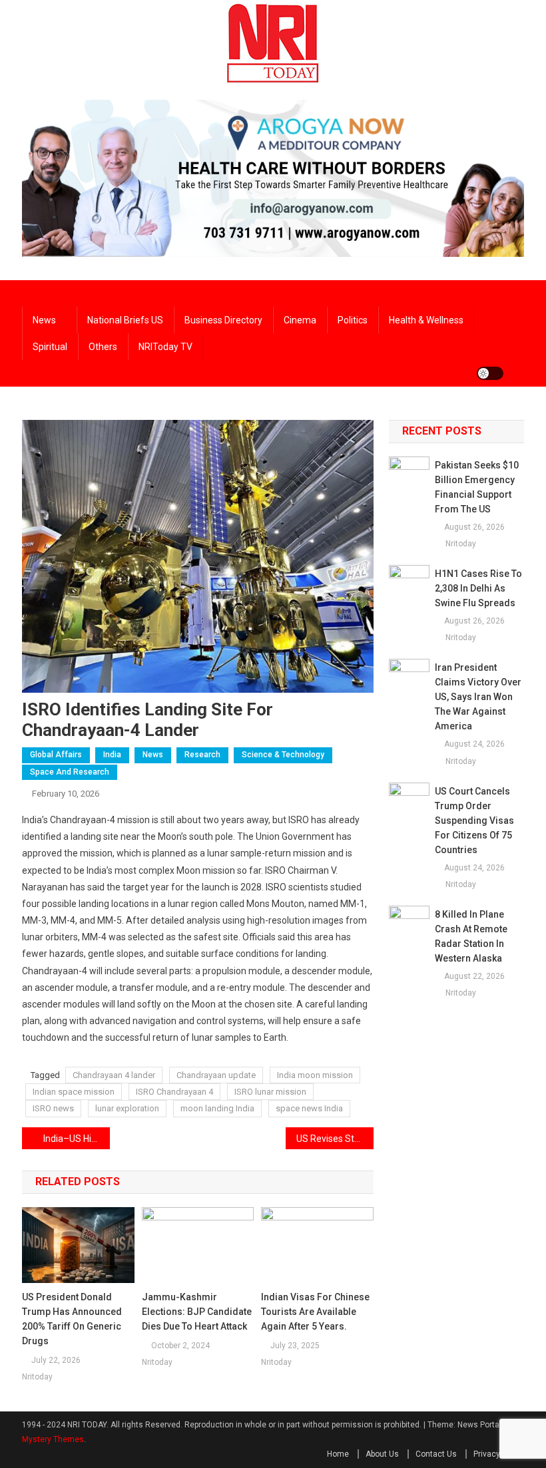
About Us (382, 1454)
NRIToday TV (165, 346)
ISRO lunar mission (270, 1092)
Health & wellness (426, 320)
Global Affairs (56, 754)
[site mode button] (490, 373)
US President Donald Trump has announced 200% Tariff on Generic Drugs (72, 1319)
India (112, 754)
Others (103, 346)
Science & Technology (283, 754)
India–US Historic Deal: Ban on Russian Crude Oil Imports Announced (76, 1138)
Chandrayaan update (216, 1075)
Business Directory (223, 320)
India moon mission (315, 1075)
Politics (353, 320)
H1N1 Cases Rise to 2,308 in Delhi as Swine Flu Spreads (478, 588)
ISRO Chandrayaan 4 (174, 1092)
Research (202, 754)
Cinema (300, 320)
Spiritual (50, 346)
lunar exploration (127, 1108)
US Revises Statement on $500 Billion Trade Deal (335, 1138)
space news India (309, 1108)
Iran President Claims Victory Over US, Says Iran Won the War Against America (478, 696)
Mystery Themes (53, 1439)
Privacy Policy (498, 1454)
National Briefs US (125, 320)
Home (338, 1454)
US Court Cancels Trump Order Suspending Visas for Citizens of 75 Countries (474, 820)
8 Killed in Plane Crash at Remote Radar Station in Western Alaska (471, 936)
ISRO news (53, 1108)
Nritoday (37, 1376)
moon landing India (217, 1108)
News (44, 320)
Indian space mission (74, 1092)
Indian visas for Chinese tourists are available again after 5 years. (315, 1312)
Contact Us (436, 1454)
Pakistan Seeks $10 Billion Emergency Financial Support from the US (477, 487)
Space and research (69, 772)
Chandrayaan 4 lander (114, 1075)
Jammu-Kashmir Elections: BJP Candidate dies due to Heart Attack (197, 1312)
